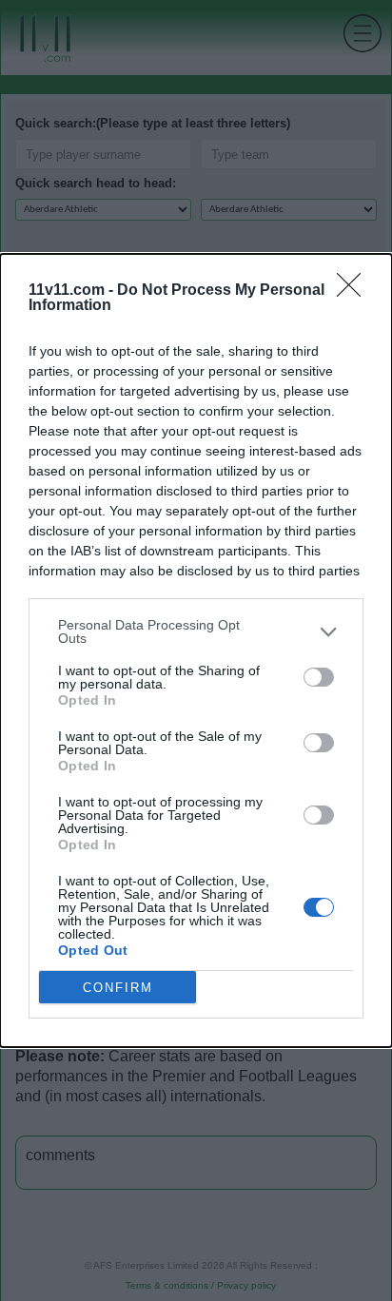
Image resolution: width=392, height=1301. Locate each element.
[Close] (355, 291)
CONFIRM (118, 988)
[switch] (319, 677)
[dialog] (196, 650)
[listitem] (196, 631)
